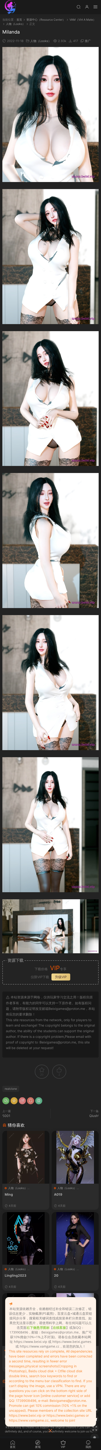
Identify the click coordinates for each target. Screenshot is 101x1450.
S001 (6, 1116)
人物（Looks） (40, 41)
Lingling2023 (15, 1275)
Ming (9, 1194)
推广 (88, 41)
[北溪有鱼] (11, 7)
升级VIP (61, 977)
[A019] (75, 1157)
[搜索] (78, 6)
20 (56, 1275)
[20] (75, 1238)
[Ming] (25, 1157)
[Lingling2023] (25, 1238)
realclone (11, 1088)
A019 (58, 1194)
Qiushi (94, 1116)
